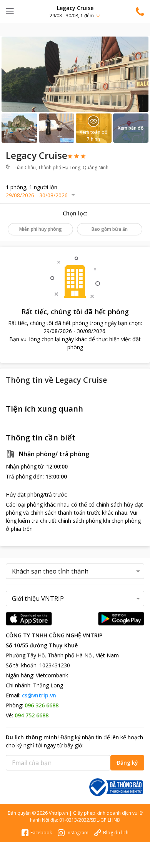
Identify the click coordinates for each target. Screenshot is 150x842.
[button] (75, 11)
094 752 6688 (31, 715)
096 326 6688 (41, 705)
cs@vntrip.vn (39, 695)
